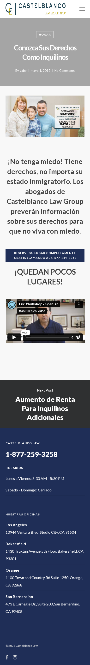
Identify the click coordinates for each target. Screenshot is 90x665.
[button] (82, 8)
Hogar (45, 34)
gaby (23, 71)
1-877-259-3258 (32, 454)
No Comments (64, 71)
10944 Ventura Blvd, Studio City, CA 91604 (41, 532)
